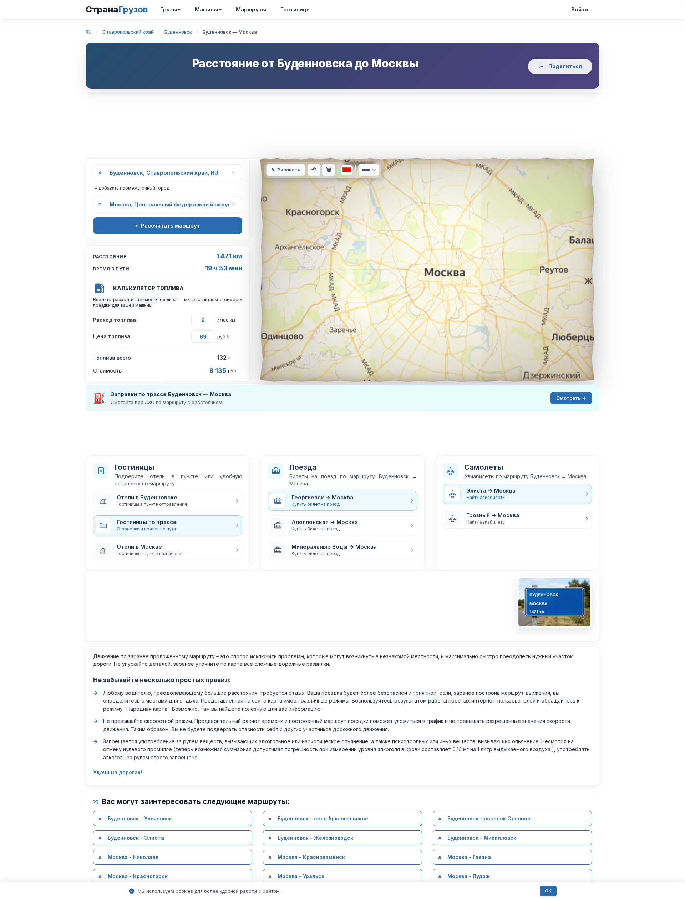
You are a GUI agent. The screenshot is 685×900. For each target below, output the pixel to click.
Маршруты (251, 9)
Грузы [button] (168, 9)
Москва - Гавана (469, 857)
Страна (117, 9)
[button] (167, 501)
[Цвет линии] (347, 170)
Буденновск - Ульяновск (140, 818)
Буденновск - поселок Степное (489, 818)
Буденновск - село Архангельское (323, 818)
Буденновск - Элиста (136, 838)
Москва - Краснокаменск (311, 857)
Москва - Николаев (133, 857)
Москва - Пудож (468, 876)
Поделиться (565, 66)
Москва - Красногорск (138, 876)
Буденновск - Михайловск (481, 838)
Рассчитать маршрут (170, 225)
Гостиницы (295, 9)
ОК (548, 891)
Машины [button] (206, 9)
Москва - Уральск (301, 876)
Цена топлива (111, 336)
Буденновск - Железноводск (315, 838)
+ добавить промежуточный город (132, 188)
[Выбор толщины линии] (368, 170)
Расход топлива (114, 320)
